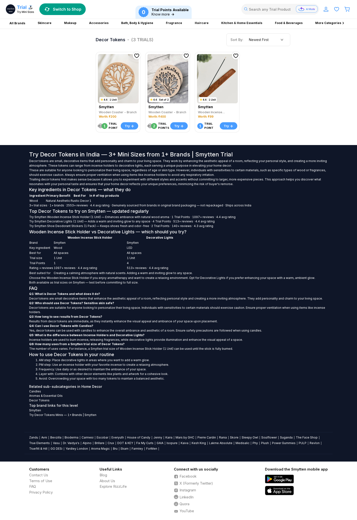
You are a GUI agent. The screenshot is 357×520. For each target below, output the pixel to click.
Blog (103, 475)
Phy (255, 443)
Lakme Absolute (220, 443)
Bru (115, 448)
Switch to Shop (67, 9)
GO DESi (56, 448)
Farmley (137, 448)
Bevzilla (55, 437)
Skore (234, 437)
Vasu (56, 443)
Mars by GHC (185, 437)
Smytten (40, 217)
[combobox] (280, 9)
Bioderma (71, 437)
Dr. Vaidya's (71, 443)
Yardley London (77, 448)
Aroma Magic (100, 448)
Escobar (102, 437)
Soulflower (269, 437)
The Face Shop (307, 437)
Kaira (168, 437)
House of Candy (138, 437)
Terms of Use (40, 481)
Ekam (124, 448)
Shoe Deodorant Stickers (65, 226)
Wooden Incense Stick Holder (68, 217)
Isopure (172, 443)
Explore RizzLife (113, 486)
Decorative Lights (59, 221)
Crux (111, 443)
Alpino (87, 443)
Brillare (99, 443)
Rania (223, 437)
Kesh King (199, 443)
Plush (265, 443)
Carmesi (88, 437)
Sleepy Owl (250, 437)
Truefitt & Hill (38, 448)
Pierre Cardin (206, 437)
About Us (107, 481)
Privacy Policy (41, 492)
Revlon (315, 443)
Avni (44, 437)
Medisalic (242, 443)
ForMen (151, 448)
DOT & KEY (125, 443)
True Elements (39, 443)
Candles (35, 391)
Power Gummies (284, 443)
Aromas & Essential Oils (46, 396)
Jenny (157, 437)
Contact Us (38, 475)
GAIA (160, 443)
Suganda (286, 437)
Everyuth (117, 437)
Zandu (33, 437)
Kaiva (184, 443)
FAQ (32, 486)
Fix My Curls (144, 443)
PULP (302, 443)
